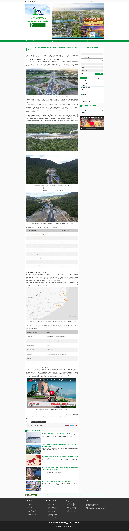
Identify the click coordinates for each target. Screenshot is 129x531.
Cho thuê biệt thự (50, 503)
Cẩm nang (84, 41)
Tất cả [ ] (84, 112)
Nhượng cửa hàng (70, 503)
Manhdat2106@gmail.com (92, 504)
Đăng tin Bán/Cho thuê (84, 1)
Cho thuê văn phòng (50, 515)
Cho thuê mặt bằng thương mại (53, 508)
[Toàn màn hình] (102, 128)
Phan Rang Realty (30, 52)
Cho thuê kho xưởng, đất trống (52, 507)
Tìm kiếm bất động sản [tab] (92, 47)
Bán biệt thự (84, 80)
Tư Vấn (78, 41)
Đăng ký (93, 1)
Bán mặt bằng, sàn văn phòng (88, 92)
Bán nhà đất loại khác (86, 96)
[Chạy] (81, 128)
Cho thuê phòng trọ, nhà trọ (52, 514)
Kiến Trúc (72, 41)
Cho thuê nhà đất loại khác (52, 510)
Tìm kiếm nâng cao (86, 73)
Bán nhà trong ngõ (30, 517)
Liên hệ (96, 41)
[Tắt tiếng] (100, 128)
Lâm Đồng (84, 110)
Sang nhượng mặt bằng (71, 507)
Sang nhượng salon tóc (71, 510)
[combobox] (92, 57)
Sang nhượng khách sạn (71, 505)
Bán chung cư (85, 83)
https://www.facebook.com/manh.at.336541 (95, 508)
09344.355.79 (89, 503)
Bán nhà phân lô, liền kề (87, 101)
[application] (92, 123)
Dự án (61, 41)
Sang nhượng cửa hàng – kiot (72, 504)
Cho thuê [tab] (91, 78)
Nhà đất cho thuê (43, 41)
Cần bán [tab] (84, 78)
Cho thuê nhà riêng (50, 512)
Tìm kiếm (100, 73)
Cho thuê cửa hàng (50, 505)
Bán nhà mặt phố (85, 99)
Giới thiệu (91, 41)
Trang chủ (27, 44)
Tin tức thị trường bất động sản (38, 421)
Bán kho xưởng (85, 89)
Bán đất (84, 85)
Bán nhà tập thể (30, 515)
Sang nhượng (53, 41)
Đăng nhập (100, 1)
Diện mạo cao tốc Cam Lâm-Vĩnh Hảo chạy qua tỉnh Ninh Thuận (39, 115)
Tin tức (66, 41)
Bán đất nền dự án (86, 87)
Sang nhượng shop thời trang (72, 511)
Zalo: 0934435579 (90, 505)
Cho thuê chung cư (50, 504)
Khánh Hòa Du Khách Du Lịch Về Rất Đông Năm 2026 (56, 433)
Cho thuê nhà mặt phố (51, 511)
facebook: (88, 507)
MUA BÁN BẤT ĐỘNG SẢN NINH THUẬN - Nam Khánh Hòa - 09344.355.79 (69, 495)
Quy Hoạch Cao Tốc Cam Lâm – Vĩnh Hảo (36, 272)
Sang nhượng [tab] (99, 78)
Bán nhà (84, 94)
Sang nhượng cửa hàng (51, 517)
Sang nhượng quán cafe (71, 508)
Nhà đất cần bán (32, 41)
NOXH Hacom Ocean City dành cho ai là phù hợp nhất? (56, 481)
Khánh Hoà (84, 108)
